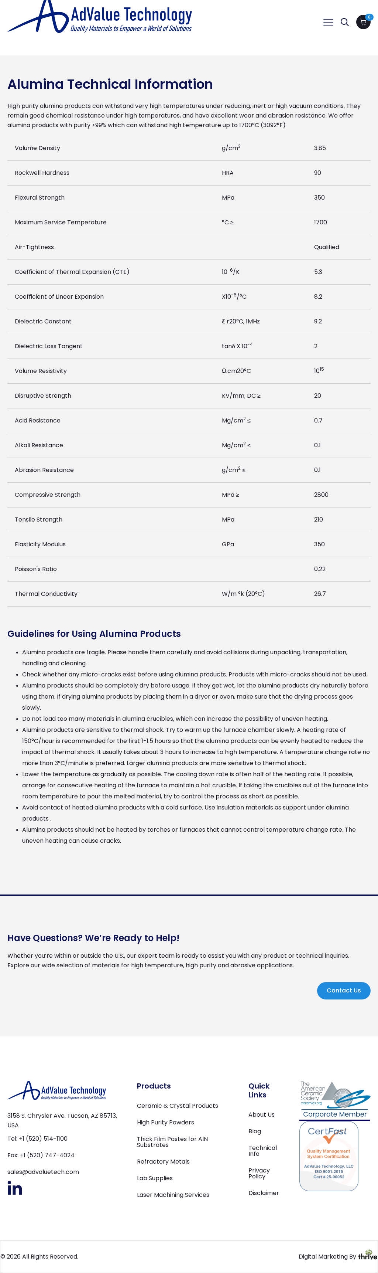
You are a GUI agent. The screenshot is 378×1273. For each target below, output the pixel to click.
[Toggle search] (345, 22)
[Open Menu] (328, 22)
